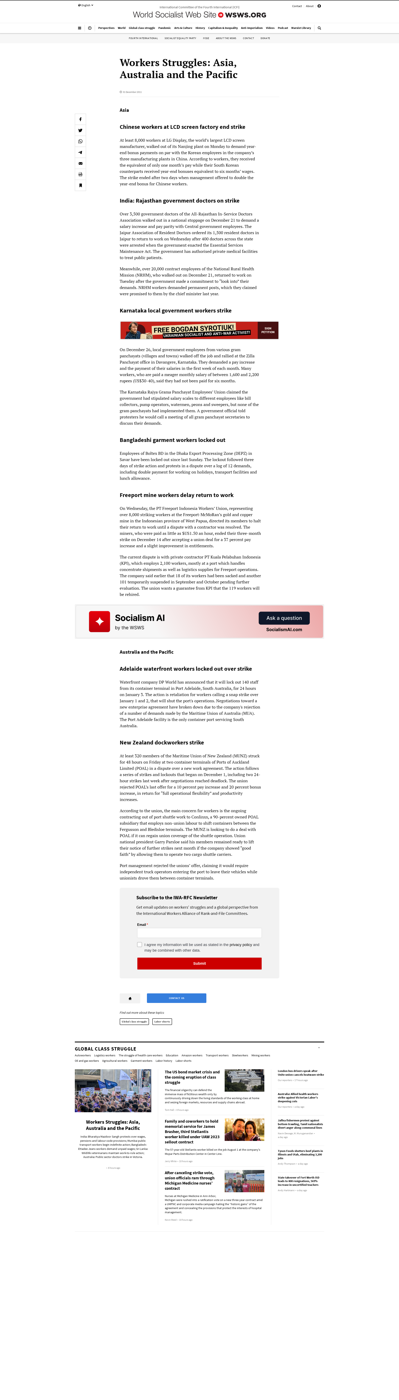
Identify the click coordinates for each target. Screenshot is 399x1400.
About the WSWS (226, 38)
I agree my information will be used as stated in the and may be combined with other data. (201, 947)
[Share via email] (80, 163)
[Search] (319, 30)
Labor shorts (162, 1021)
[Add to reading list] (80, 185)
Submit (199, 963)
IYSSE (206, 38)
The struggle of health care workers (141, 1055)
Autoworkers (83, 1055)
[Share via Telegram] (80, 152)
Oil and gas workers (87, 1061)
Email (141, 924)
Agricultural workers (114, 1061)
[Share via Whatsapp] (80, 141)
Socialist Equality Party (180, 38)
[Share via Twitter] (80, 130)
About (310, 6)
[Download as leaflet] (80, 174)
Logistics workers (104, 1055)
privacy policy (241, 945)
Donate (265, 38)
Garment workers (141, 1061)
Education (172, 1055)
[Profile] (319, 7)
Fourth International (143, 38)
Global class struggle (134, 1021)
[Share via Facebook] (80, 119)
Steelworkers (240, 1055)
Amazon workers (192, 1055)
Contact (297, 6)
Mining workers (260, 1055)
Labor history (164, 1061)
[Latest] (90, 30)
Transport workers (217, 1055)
